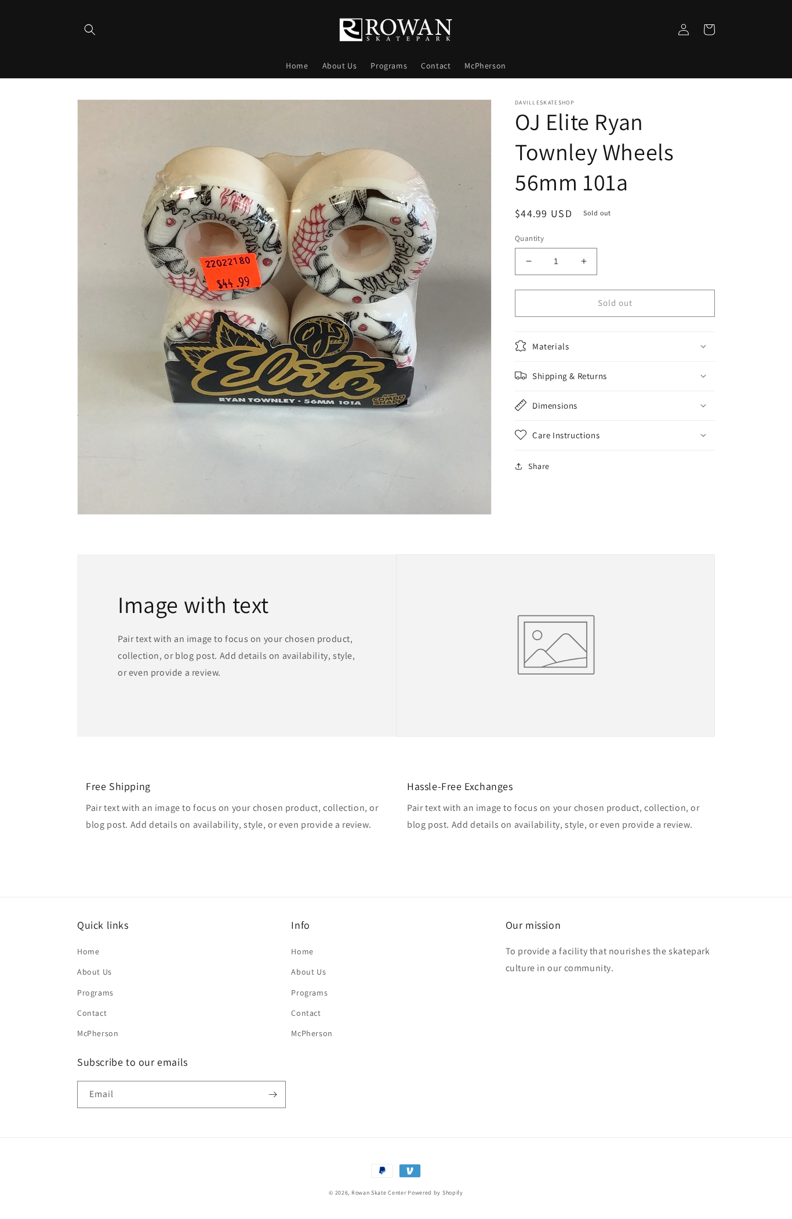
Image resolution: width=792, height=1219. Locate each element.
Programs (95, 992)
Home (88, 951)
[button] (90, 29)
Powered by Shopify (435, 1192)
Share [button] (539, 465)
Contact (92, 1013)
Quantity (529, 238)
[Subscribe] (272, 1094)
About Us (94, 971)
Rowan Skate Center (378, 1192)
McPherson (97, 1033)
